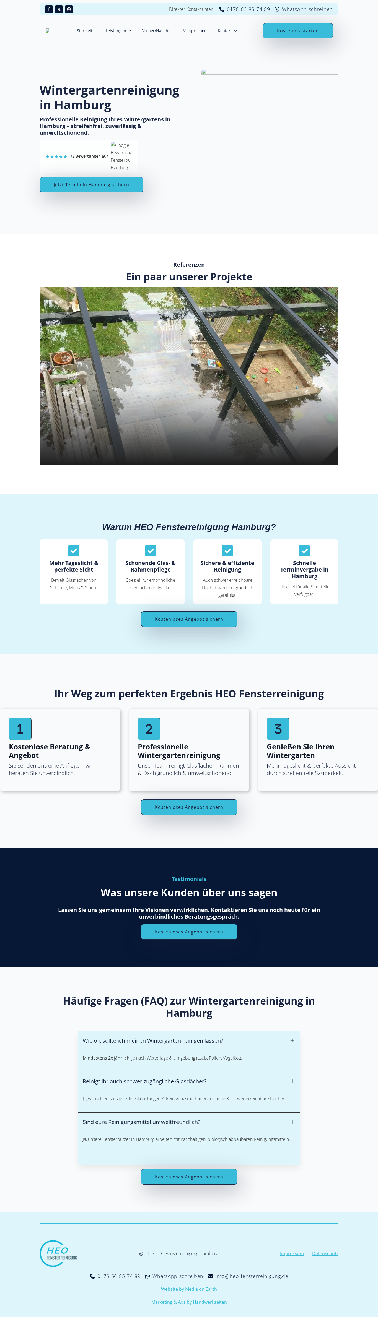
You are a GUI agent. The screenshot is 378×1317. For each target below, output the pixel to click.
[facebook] (49, 9)
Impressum (292, 1253)
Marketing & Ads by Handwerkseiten (189, 1302)
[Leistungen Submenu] (131, 30)
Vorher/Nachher (157, 30)
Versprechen (195, 30)
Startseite (86, 30)
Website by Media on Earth (189, 1289)
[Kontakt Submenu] (237, 30)
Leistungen (116, 30)
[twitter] (59, 9)
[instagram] (69, 9)
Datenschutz (325, 1253)
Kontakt (225, 30)
